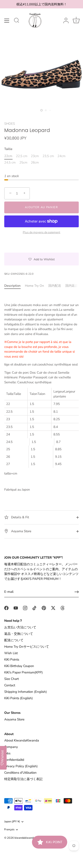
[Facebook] (6, 608)
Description (12, 285)
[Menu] (6, 20)
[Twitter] (53, 608)
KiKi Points (11, 659)
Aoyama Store (20, 531)
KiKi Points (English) (18, 698)
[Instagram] (25, 608)
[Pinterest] (44, 608)
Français (9, 829)
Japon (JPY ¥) (12, 821)
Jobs (7, 753)
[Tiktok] (34, 608)
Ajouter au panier (41, 207)
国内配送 (54, 285)
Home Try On (34, 285)
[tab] (14, 285)
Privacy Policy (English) (21, 766)
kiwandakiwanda (24, 838)
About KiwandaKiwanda (21, 740)
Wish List (11, 653)
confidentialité (14, 760)
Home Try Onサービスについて (26, 646)
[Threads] (62, 608)
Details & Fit (19, 517)
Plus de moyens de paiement (41, 232)
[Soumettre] (76, 592)
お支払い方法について (20, 627)
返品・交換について (18, 634)
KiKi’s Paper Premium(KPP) (23, 672)
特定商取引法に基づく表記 (23, 779)
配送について (13, 640)
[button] (41, 259)
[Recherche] (16, 21)
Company (11, 747)
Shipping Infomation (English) (25, 692)
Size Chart (11, 679)
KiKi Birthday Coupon (19, 666)
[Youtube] (16, 608)
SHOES (9, 123)
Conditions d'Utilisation (20, 772)
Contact (9, 685)
